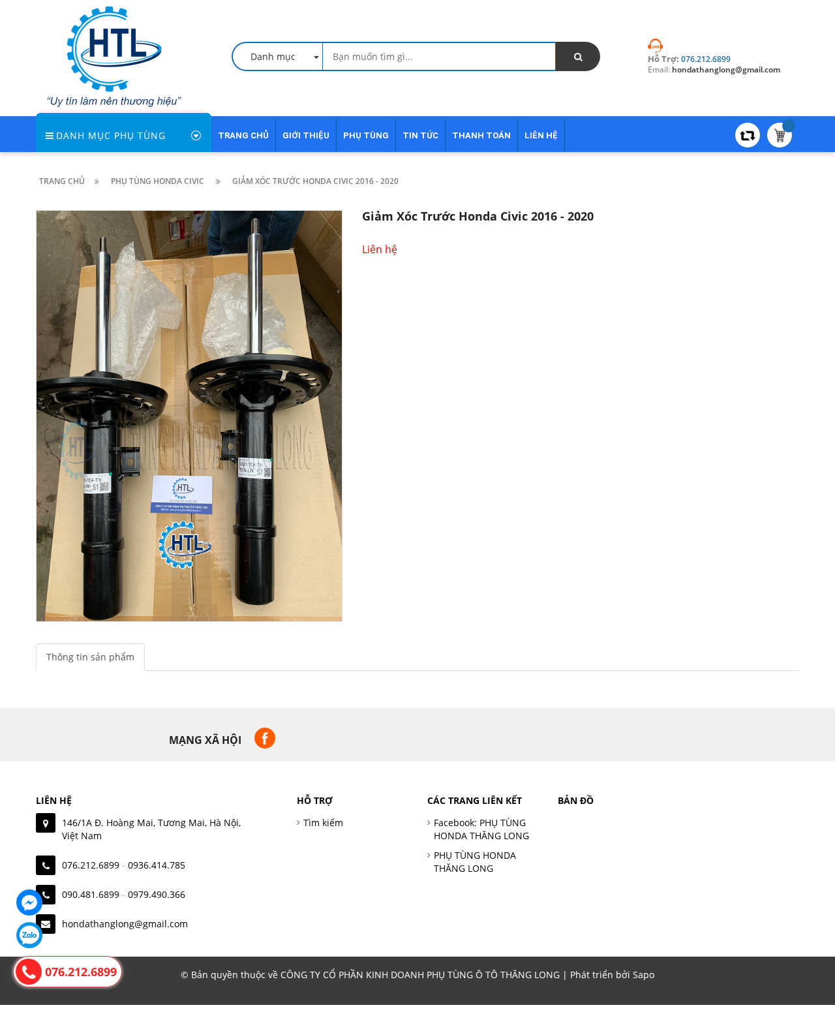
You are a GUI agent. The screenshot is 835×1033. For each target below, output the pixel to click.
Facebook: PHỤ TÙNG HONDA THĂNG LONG (481, 829)
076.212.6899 (90, 865)
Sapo (643, 974)
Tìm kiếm (323, 822)
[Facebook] (29, 902)
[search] (578, 56)
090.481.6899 (90, 894)
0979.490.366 (156, 894)
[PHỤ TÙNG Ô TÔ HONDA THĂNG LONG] (114, 55)
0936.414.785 (156, 865)
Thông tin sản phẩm (90, 657)
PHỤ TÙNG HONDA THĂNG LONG (475, 861)
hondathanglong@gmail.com (125, 923)
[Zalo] (29, 935)
